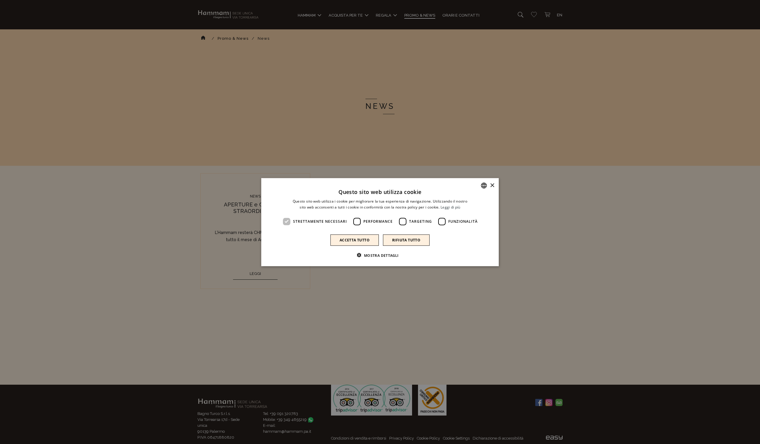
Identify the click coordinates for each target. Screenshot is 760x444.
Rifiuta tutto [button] (406, 239)
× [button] (492, 185)
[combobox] (484, 185)
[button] (379, 255)
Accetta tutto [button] (355, 239)
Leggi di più (450, 206)
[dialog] (380, 222)
